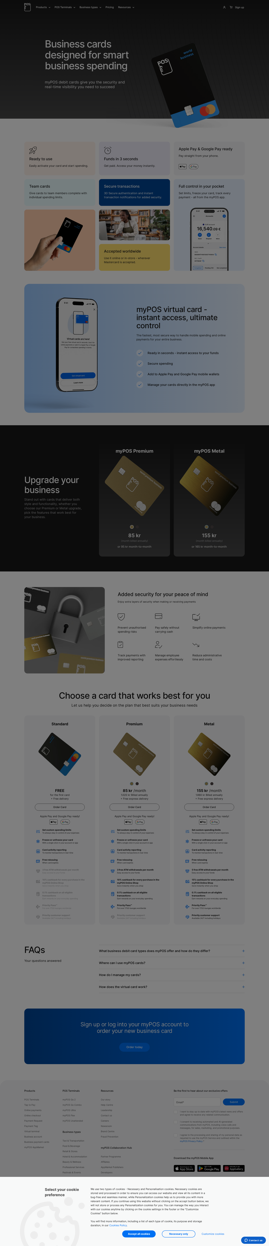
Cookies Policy (118, 1225)
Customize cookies (213, 1233)
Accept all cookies (139, 1233)
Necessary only (178, 1233)
